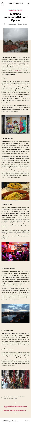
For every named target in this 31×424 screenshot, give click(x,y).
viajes (15, 398)
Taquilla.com (17, 70)
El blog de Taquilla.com (15, 3)
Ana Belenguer (12, 24)
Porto (23, 396)
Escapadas (6, 396)
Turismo (19, 10)
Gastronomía (13, 396)
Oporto (19, 396)
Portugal (6, 398)
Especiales (12, 10)
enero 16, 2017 (23, 24)
